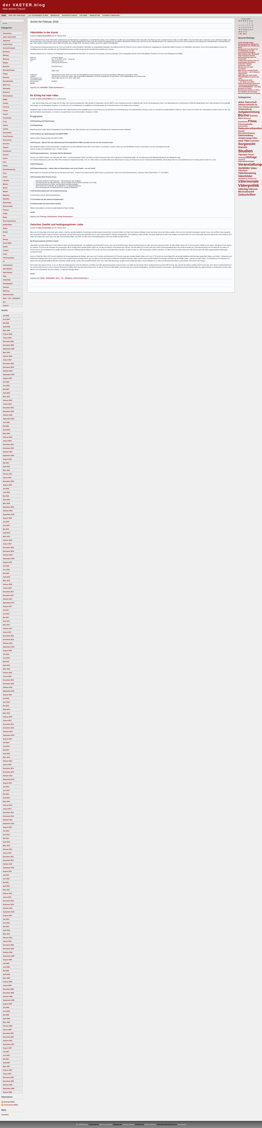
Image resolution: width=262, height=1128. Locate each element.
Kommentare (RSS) (11, 1105)
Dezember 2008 (8, 989)
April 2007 (6, 1063)
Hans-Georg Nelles (44, 36)
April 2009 (6, 974)
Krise (5, 173)
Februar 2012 (7, 849)
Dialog (5, 74)
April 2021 (6, 466)
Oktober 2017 (7, 599)
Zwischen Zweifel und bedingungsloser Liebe (56, 224)
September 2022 (8, 419)
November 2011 (8, 860)
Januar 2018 (7, 588)
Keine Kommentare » (56, 87)
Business (6, 66)
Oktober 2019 (7, 511)
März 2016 (6, 669)
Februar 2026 (7, 334)
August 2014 (7, 739)
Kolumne (83, 15)
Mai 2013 (6, 794)
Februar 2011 (7, 893)
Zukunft (6, 305)
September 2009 (8, 956)
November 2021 (8, 448)
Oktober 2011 (7, 864)
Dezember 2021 (8, 444)
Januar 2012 (7, 853)
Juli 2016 (6, 654)
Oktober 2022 (7, 415)
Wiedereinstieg (8, 294)
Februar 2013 (7, 805)
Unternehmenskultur (246, 161)
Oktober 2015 (7, 687)
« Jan (240, 34)
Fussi (5, 121)
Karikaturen (7, 151)
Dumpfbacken (8, 81)
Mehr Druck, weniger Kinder (248, 70)
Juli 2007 (6, 1051)
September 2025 (8, 349)
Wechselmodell (246, 192)
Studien (245, 151)
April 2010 (6, 930)
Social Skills (7, 243)
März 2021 (6, 470)
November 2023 (8, 367)
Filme (252, 121)
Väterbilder (7, 280)
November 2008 (8, 993)
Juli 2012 (6, 831)
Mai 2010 (6, 926)
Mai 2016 (6, 661)
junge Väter (251, 138)
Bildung (6, 55)
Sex (4, 235)
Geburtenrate (243, 126)
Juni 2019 (6, 525)
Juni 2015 (6, 702)
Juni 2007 (6, 1055)
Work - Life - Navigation (64, 278)
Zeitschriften (247, 194)
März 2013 (6, 801)
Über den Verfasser (16, 15)
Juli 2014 (6, 742)
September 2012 (8, 823)
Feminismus (243, 122)
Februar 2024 (7, 356)
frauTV (5, 114)
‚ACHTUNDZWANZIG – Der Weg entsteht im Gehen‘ (249, 87)
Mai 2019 (6, 529)
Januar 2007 (7, 1074)
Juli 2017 (6, 610)
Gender (5, 129)
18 (239, 29)
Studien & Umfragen (111, 15)
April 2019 (6, 533)
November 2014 (8, 728)
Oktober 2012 (7, 820)
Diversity (6, 77)
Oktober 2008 (7, 996)
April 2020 (6, 499)
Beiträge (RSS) (9, 1102)
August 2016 (7, 650)
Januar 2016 (7, 676)
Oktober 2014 (7, 731)
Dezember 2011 (8, 856)
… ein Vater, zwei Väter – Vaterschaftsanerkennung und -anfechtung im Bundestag (249, 83)
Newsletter (95, 15)
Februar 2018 (7, 584)
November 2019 (8, 507)
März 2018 (6, 580)
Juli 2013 (6, 787)
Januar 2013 (7, 809)
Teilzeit (251, 155)
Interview (6, 143)
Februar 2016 (7, 672)
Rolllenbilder (7, 224)
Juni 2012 (6, 834)
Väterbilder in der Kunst (44, 32)
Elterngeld (6, 88)
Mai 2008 (6, 1015)
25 (239, 32)
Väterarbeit (242, 171)
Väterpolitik (248, 185)
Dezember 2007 (8, 1033)
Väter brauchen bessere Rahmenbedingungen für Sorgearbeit (247, 57)
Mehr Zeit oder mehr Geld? (247, 75)
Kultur (5, 177)
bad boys (6, 51)
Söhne (5, 228)
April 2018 (6, 577)
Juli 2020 (6, 488)
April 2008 (6, 1018)
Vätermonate (248, 181)
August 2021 (7, 459)
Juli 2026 (6, 315)
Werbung (6, 291)
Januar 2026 (7, 338)
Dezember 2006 (8, 1077)
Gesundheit (7, 132)
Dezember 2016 (8, 636)
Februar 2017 (7, 628)
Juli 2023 (6, 382)
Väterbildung (242, 178)
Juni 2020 (6, 492)
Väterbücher (252, 178)
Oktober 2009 (7, 952)
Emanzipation (8, 96)
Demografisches (9, 70)
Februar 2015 (7, 717)
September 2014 (8, 735)
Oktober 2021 (7, 452)
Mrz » (245, 34)
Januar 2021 (7, 477)
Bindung (6, 59)
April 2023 (6, 393)
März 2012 (6, 845)
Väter (5, 276)
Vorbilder (244, 168)
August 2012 (7, 827)
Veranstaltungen (69, 15)
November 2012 (8, 816)
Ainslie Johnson (150, 1124)
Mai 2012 (6, 838)
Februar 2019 (7, 540)
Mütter (5, 188)
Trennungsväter (8, 258)
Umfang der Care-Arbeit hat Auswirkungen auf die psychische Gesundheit (248, 50)
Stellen (5, 247)
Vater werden (7, 272)
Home (3, 15)
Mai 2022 (6, 426)
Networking (7, 202)
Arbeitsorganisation (251, 107)
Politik (5, 213)
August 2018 (7, 562)
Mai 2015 (6, 706)
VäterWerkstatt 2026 (245, 80)
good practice (8, 136)
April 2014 (6, 753)
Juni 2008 (6, 1011)
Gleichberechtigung (246, 133)
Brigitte (5, 63)
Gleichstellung (245, 135)
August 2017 (7, 606)
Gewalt (241, 131)
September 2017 (8, 603)
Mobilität (6, 199)
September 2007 (8, 1044)
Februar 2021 (7, 474)
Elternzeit (6, 92)
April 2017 (6, 621)
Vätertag (243, 189)
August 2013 (7, 783)
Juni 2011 (6, 879)
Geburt (5, 125)
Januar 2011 (7, 897)
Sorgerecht (246, 144)
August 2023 (7, 378)
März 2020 (6, 503)
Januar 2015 (7, 720)
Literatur (6, 180)
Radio (5, 217)
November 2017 (8, 595)
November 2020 (8, 481)
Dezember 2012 (8, 812)
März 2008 (6, 1022)
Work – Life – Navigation (11, 298)
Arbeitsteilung (245, 109)
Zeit (4, 302)
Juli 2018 (6, 566)
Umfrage (251, 157)
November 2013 (8, 772)
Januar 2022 (7, 441)
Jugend (5, 147)
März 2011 (6, 890)
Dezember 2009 (8, 945)
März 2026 (6, 330)
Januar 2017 (7, 632)
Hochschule (7, 140)
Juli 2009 (6, 963)
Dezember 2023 (8, 363)
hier (72, 208)
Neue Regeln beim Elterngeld (248, 54)
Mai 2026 (6, 323)
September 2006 (8, 1088)
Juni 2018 (6, 569)
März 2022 (6, 433)
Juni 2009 (6, 967)
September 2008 (8, 1000)
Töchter (5, 250)
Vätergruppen (8, 283)
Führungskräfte (245, 124)
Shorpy (5, 239)
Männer (5, 184)
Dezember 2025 (8, 341)
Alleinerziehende (246, 104)
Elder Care (6, 85)
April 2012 (6, 842)
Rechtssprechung (9, 221)
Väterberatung (247, 173)
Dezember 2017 (8, 591)
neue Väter (244, 140)
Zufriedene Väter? (244, 65)
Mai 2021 (6, 463)
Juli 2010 (6, 919)
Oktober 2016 (7, 643)
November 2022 (8, 411)
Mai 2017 (6, 617)
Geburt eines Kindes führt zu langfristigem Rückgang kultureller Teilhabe (248, 62)
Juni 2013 (6, 790)
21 (246, 29)
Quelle (32, 83)
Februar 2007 (7, 1070)
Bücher (243, 115)
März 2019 (6, 536)
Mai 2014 (6, 750)
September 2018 (8, 558)
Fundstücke (7, 118)
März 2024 (6, 352)
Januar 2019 (7, 544)
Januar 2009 (7, 985)
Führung (6, 107)
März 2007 (6, 1066)
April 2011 (6, 886)
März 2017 (6, 625)
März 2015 (6, 713)
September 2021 (8, 455)
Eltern (241, 118)
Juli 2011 (6, 875)
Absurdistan (7, 33)
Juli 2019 (6, 522)
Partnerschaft (8, 206)
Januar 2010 (7, 941)
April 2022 (6, 430)
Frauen (5, 110)
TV (4, 261)
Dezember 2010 (8, 901)
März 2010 (6, 934)
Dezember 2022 (8, 407)
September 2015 (8, 691)
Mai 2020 (6, 496)
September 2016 (8, 647)
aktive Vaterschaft (9, 37)
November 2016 (8, 639)
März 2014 (6, 757)
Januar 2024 (7, 360)
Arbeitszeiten (7, 44)
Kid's (5, 162)
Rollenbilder (254, 141)
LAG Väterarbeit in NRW (38, 15)
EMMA (5, 99)
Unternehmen (8, 265)
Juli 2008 (6, 1007)
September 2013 (8, 779)
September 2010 (8, 912)
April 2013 (6, 798)
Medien (5, 191)
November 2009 (8, 948)
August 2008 (7, 1004)
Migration (6, 195)
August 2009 (7, 959)
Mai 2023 (6, 389)
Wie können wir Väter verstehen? (245, 68)
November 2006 (8, 1081)
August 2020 (7, 485)
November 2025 (8, 345)
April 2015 (6, 709)
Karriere (5, 155)
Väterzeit (252, 189)
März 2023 (6, 396)
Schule (5, 232)
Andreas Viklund (128, 1124)
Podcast (6, 210)
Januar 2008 (7, 1029)
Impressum (54, 15)
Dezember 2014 (8, 724)
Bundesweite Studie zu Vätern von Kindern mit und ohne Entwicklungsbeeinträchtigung (249, 91)
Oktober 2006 (7, 1085)
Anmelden (5, 1114)
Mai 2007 (6, 1059)
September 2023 (8, 374)
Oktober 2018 (7, 555)
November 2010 (8, 904)
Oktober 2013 (7, 775)
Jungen (242, 138)
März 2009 (6, 978)
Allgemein (6, 40)
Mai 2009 (6, 971)
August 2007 (7, 1048)
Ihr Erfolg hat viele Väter (44, 95)
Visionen (6, 287)
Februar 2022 (7, 437)
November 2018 (8, 551)
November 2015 (8, 683)
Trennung (241, 157)
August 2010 (7, 915)
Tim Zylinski (181, 1124)
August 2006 (7, 1092)
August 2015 (7, 695)
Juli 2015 (6, 698)
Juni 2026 (6, 319)
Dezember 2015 (8, 680)
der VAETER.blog (24, 5)
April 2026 (6, 327)
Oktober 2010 (7, 908)
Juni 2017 (6, 614)
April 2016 (6, 665)
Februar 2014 (7, 761)
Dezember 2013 (8, 768)
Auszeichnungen (9, 48)
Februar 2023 (7, 400)
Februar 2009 (7, 982)
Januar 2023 (7, 404)
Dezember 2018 (8, 547)
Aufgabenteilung (249, 111)
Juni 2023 (6, 385)
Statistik (242, 147)
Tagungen (243, 154)
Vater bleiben (7, 269)
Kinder (5, 166)
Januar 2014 (7, 764)
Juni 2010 (6, 923)
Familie (5, 103)
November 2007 (8, 1037)
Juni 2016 (6, 658)
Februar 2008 (7, 1026)
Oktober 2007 (7, 1040)
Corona (253, 115)
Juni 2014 (6, 746)
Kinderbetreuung (9, 169)
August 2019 (7, 518)
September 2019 (8, 514)
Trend (5, 254)
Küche (5, 158)
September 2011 (8, 867)
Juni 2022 (6, 422)
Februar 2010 (7, 937)
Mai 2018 (6, 573)
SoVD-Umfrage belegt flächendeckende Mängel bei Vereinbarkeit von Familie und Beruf (248, 45)
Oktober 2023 (7, 371)
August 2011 (7, 871)
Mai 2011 (6, 882)
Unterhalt (241, 159)
